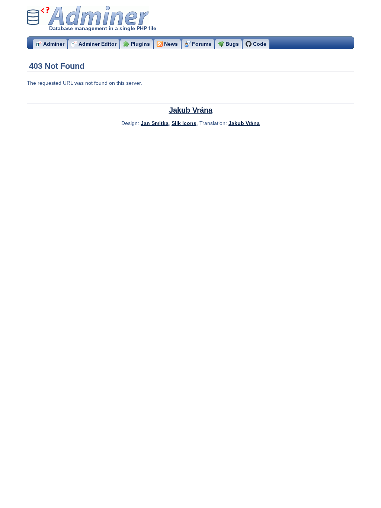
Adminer (70, 15)
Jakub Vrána (190, 110)
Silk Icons (184, 123)
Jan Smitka (155, 123)
